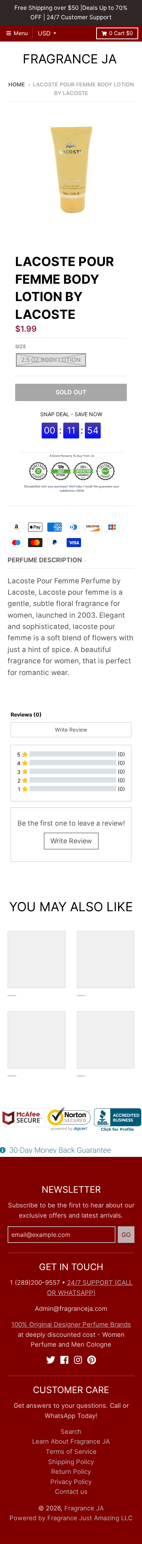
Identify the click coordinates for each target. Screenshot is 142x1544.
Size (20, 346)
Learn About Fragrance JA (71, 1441)
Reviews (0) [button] (26, 714)
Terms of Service (71, 1451)
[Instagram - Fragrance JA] (78, 1359)
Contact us (71, 1491)
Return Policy (71, 1471)
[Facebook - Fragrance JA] (64, 1359)
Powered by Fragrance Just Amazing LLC (71, 1518)
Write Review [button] (71, 729)
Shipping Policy (71, 1462)
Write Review (71, 841)
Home (16, 84)
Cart (121, 33)
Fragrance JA (70, 59)
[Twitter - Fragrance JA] (50, 1359)
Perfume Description (45, 560)
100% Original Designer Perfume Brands (71, 1324)
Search (71, 1431)
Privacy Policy (71, 1482)
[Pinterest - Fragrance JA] (91, 1359)
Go (126, 1234)
